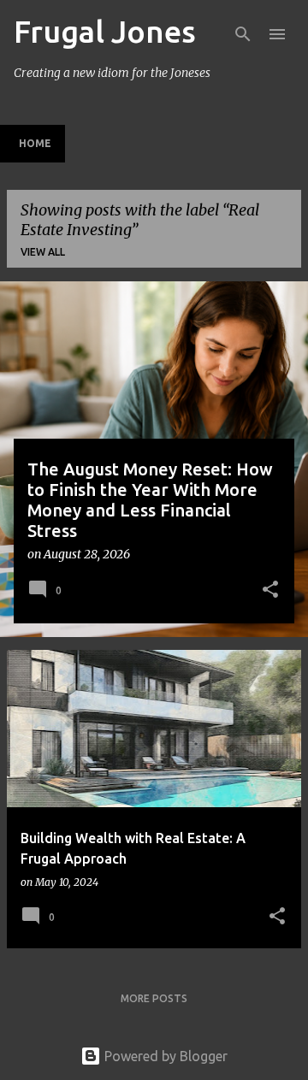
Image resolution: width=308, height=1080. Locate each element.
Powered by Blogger (164, 1056)
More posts (154, 998)
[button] (270, 591)
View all (43, 251)
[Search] (243, 34)
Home (35, 143)
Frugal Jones (105, 31)
